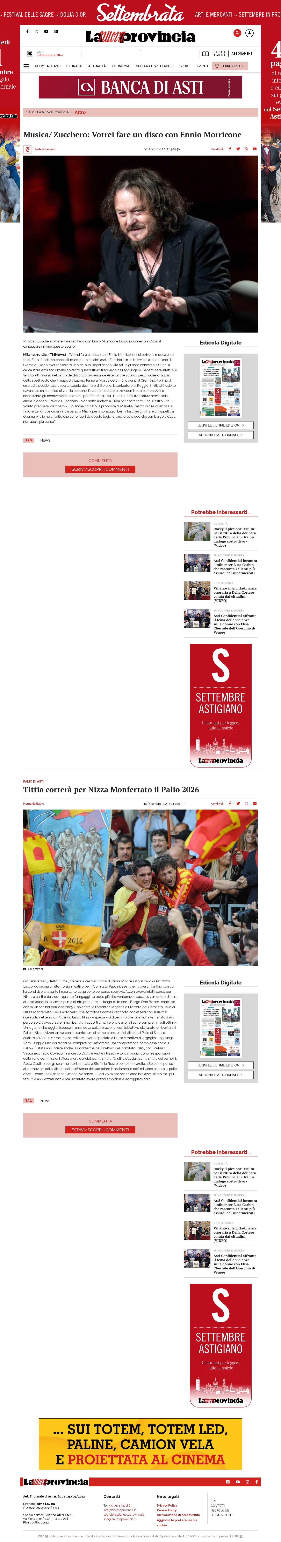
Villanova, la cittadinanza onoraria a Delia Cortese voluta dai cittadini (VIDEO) (235, 594)
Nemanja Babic (33, 803)
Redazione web (45, 149)
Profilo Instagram (39, 31)
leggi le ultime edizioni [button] (218, 425)
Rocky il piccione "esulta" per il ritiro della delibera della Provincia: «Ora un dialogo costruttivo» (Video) (235, 537)
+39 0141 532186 (119, 1505)
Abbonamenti (242, 53)
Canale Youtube (49, 31)
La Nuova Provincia (53, 112)
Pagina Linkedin (59, 31)
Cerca (237, 33)
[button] (249, 33)
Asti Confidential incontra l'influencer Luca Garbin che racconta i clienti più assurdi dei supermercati (235, 566)
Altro (80, 112)
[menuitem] (47, 66)
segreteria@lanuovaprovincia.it (123, 1514)
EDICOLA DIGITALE (219, 53)
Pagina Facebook (30, 31)
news (45, 440)
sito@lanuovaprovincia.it (119, 1519)
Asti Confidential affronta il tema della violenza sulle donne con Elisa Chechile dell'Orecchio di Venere (235, 624)
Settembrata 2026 (50, 55)
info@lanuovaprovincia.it (119, 1510)
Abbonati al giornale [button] (219, 435)
